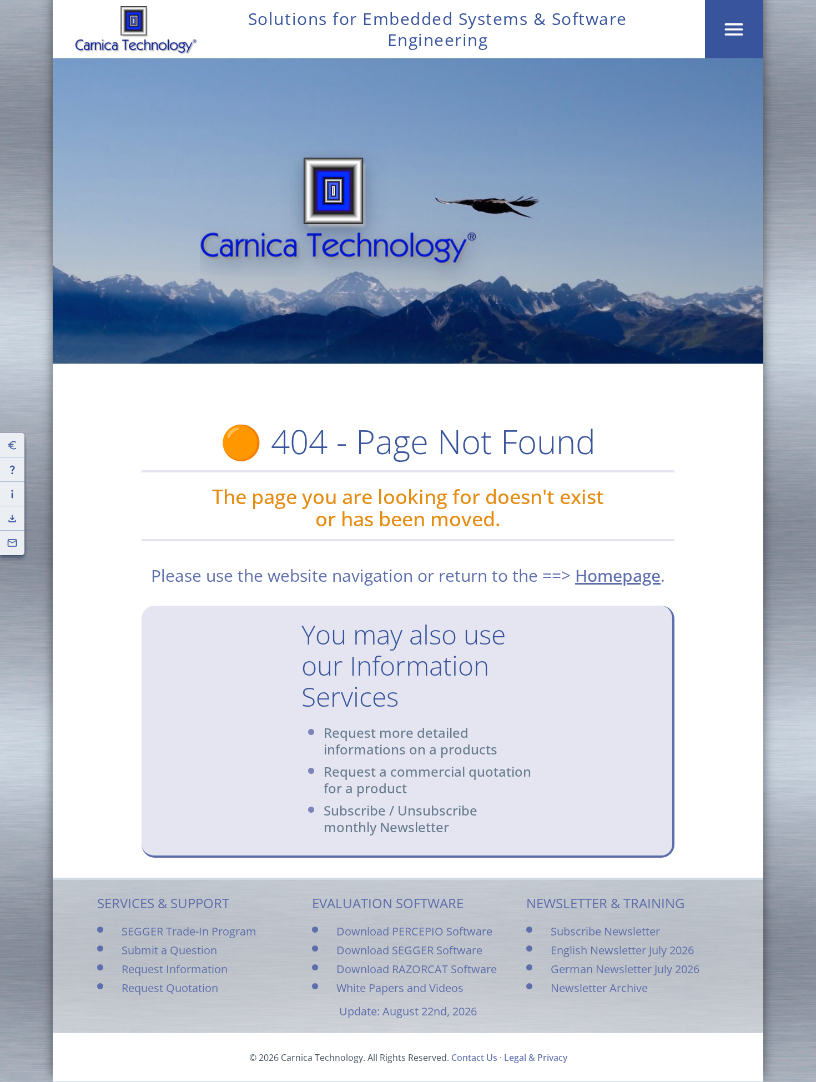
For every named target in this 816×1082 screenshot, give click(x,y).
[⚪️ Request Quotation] (12, 445)
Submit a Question (169, 950)
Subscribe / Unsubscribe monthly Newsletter (400, 818)
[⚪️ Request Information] (12, 494)
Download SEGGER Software (409, 950)
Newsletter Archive (599, 987)
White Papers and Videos (400, 987)
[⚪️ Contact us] (12, 469)
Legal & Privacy (535, 1057)
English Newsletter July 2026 (622, 950)
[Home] (136, 30)
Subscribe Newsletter (605, 931)
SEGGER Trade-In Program (189, 931)
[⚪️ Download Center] (12, 518)
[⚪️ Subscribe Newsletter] (12, 543)
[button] (734, 29)
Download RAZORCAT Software (416, 969)
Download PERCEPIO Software (414, 931)
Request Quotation (170, 987)
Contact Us (474, 1057)
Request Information (175, 969)
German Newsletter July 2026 (625, 969)
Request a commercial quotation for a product (427, 779)
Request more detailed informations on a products (410, 740)
